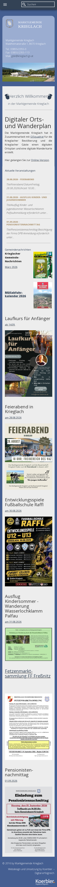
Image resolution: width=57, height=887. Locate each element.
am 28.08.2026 (13, 417)
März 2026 (11, 267)
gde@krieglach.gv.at (22, 56)
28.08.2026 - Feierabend (20, 179)
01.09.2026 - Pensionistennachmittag (23, 223)
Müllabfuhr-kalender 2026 (15, 294)
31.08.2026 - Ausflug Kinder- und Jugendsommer (26, 198)
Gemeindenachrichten (18, 249)
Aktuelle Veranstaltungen (20, 170)
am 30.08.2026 (13, 511)
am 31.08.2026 (13, 622)
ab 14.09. (10, 324)
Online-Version (40, 160)
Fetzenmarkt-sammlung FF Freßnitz (28, 673)
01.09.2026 (11, 781)
